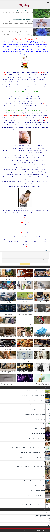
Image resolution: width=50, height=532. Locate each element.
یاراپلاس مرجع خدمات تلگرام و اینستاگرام (42, 517)
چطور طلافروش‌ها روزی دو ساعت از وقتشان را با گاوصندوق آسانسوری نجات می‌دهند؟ (25, 313)
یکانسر (49, 518)
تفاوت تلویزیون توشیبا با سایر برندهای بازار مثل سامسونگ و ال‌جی (8, 278)
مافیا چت (48, 523)
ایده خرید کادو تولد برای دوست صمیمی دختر (8, 336)
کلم (15, 115)
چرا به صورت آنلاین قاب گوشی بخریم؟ (8, 324)
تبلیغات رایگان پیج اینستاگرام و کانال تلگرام (42, 515)
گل (7, 115)
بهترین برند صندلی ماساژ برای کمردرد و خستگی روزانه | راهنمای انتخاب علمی (42, 290)
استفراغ (22, 222)
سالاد (37, 118)
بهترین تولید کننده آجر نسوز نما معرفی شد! (25, 336)
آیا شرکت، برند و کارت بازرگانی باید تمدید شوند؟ (25, 301)
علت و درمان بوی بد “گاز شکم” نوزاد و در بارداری (25, 39)
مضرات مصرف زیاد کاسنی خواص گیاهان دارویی (23, 28)
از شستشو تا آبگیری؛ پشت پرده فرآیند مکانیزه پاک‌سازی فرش (8, 302)
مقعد (19, 227)
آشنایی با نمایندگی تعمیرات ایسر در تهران (42, 301)
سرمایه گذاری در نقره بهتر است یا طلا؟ (25, 371)
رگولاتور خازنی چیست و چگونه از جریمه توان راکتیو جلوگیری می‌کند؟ (8, 313)
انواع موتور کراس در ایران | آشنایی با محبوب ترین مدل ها (41, 325)
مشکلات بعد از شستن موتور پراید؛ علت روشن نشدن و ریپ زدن (8, 348)
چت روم (48, 513)
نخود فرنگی (22, 115)
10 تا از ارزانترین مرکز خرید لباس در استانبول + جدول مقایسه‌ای (8, 290)
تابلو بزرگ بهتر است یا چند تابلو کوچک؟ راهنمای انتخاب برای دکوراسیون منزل (8, 372)
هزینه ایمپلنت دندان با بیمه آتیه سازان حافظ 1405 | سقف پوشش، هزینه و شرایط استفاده (41, 383)
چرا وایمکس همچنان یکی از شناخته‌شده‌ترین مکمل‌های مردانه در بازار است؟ (25, 360)
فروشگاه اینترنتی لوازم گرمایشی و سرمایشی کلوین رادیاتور (25, 278)
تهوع (28, 222)
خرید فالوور (48, 512)
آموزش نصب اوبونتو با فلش (41, 313)
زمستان (12, 49)
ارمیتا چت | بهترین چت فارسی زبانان (25, 383)
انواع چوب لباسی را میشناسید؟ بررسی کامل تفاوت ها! (25, 290)
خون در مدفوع (24, 232)
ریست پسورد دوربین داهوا (45, 520)
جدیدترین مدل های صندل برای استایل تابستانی (8, 360)
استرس (3, 72)
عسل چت (48, 525)
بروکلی (10, 115)
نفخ (45, 42)
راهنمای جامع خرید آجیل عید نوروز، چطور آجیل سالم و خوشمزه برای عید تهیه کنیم (25, 348)
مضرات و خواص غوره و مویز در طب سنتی (24, 10)
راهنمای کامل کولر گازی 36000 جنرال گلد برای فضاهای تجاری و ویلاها (8, 383)
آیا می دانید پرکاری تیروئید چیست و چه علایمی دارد (22, 19)
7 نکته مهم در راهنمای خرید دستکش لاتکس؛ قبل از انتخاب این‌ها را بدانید (41, 337)
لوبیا (45, 120)
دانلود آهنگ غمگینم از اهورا (41, 371)
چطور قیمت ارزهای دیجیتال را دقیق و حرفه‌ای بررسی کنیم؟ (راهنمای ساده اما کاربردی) (25, 325)
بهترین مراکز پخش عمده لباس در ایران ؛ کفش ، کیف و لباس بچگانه (42, 278)
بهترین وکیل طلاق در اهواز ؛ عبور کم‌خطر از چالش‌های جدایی (42, 348)
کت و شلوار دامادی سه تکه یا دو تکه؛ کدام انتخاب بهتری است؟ (42, 360)
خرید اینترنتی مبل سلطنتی (45, 521)
